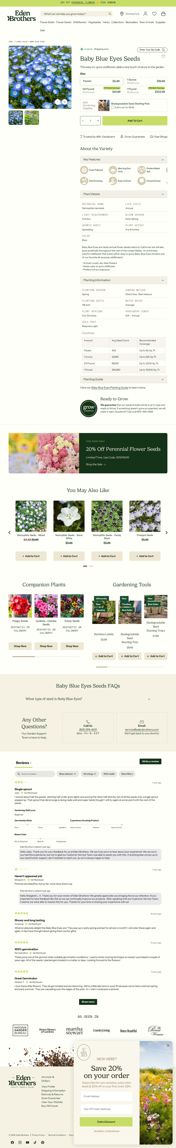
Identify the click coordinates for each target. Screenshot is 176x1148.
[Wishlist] (154, 14)
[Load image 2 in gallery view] (32, 118)
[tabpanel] (88, 889)
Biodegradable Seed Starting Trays (156, 626)
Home (11, 41)
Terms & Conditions (57, 1135)
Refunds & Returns (52, 1094)
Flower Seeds (21, 41)
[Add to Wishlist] (163, 56)
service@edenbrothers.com (142, 729)
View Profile (48, 1086)
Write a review (150, 761)
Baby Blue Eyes (37, 41)
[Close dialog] (168, 1045)
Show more (88, 1001)
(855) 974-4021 (88, 729)
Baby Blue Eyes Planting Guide (109, 387)
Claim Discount (106, 1121)
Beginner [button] (19, 814)
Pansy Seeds (72, 621)
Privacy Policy (38, 1135)
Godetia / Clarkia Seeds (46, 622)
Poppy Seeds (20, 621)
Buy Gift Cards (49, 1105)
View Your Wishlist (52, 1102)
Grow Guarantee (50, 1098)
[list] (88, 727)
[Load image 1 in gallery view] (16, 118)
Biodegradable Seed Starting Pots (130, 638)
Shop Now (20, 646)
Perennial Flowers (83, 2)
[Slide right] (64, 102)
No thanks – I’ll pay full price (106, 1131)
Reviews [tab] (23, 763)
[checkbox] (109, 774)
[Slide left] (57, 102)
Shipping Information (53, 1090)
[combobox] (76, 14)
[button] (47, 22)
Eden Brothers (22, 1135)
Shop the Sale (94, 464)
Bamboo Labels (104, 634)
